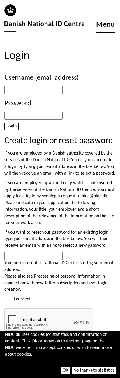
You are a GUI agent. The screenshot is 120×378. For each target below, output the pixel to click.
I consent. (23, 299)
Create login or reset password (58, 140)
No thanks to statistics (93, 370)
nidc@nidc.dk (94, 196)
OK (65, 370)
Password (17, 103)
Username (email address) (41, 77)
